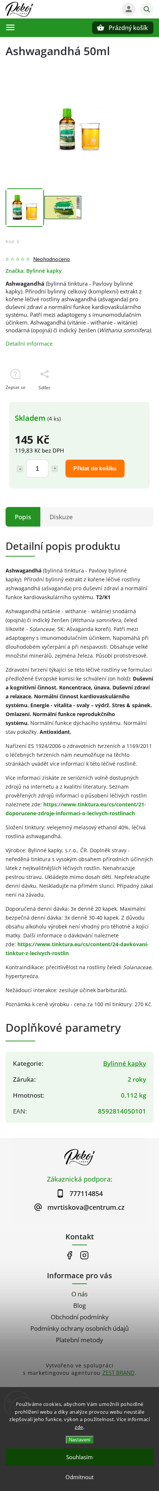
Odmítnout (79, 1477)
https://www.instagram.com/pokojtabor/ (84, 1255)
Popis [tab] (23, 517)
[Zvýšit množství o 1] (54, 469)
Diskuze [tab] (61, 517)
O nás (79, 1294)
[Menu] (10, 27)
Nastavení (80, 1440)
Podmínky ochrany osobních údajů (79, 1328)
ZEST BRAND (118, 1372)
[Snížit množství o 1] (20, 469)
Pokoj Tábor (69, 1255)
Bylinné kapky (124, 1063)
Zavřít (130, 400)
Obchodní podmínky (80, 1317)
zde (79, 1427)
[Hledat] (146, 9)
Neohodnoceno (51, 259)
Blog (79, 1305)
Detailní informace (29, 343)
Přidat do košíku (94, 468)
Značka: (34, 271)
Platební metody (79, 1340)
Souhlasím (79, 1457)
